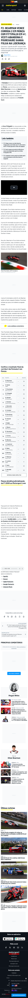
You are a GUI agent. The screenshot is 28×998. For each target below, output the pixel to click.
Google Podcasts (8, 584)
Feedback (14, 973)
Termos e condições (9, 990)
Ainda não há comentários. (14, 647)
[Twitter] (8, 616)
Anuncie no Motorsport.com (14, 975)
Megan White (7, 54)
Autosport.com (14, 963)
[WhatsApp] (11, 616)
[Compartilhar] (2, 58)
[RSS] (22, 947)
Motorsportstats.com (14, 966)
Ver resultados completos (14, 475)
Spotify (5, 576)
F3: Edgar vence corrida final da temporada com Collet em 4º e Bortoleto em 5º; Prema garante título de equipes (14, 144)
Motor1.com (14, 958)
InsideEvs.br (14, 956)
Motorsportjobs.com (14, 961)
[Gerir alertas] (23, 616)
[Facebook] (4, 616)
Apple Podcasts (8, 581)
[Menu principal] (3, 5)
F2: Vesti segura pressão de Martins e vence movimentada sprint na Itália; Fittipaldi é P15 (13, 151)
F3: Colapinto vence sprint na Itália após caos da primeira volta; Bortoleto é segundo (14, 157)
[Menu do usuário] (24, 5)
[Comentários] (9, 58)
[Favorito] (5, 58)
